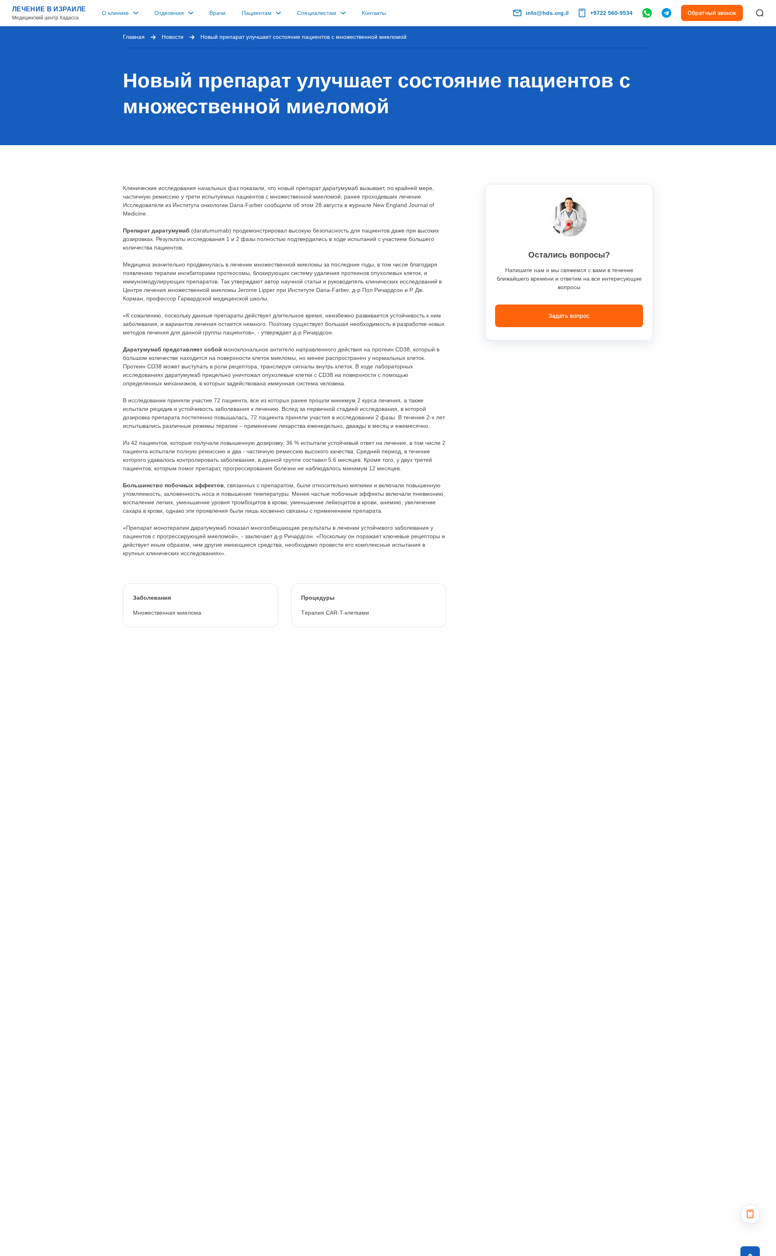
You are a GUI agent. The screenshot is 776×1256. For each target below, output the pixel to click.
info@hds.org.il (547, 13)
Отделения (169, 13)
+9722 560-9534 (611, 13)
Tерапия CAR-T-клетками (335, 612)
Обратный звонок (711, 12)
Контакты (374, 13)
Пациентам (257, 13)
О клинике (115, 13)
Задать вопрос (569, 315)
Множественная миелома (167, 612)
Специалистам (316, 13)
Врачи (217, 13)
